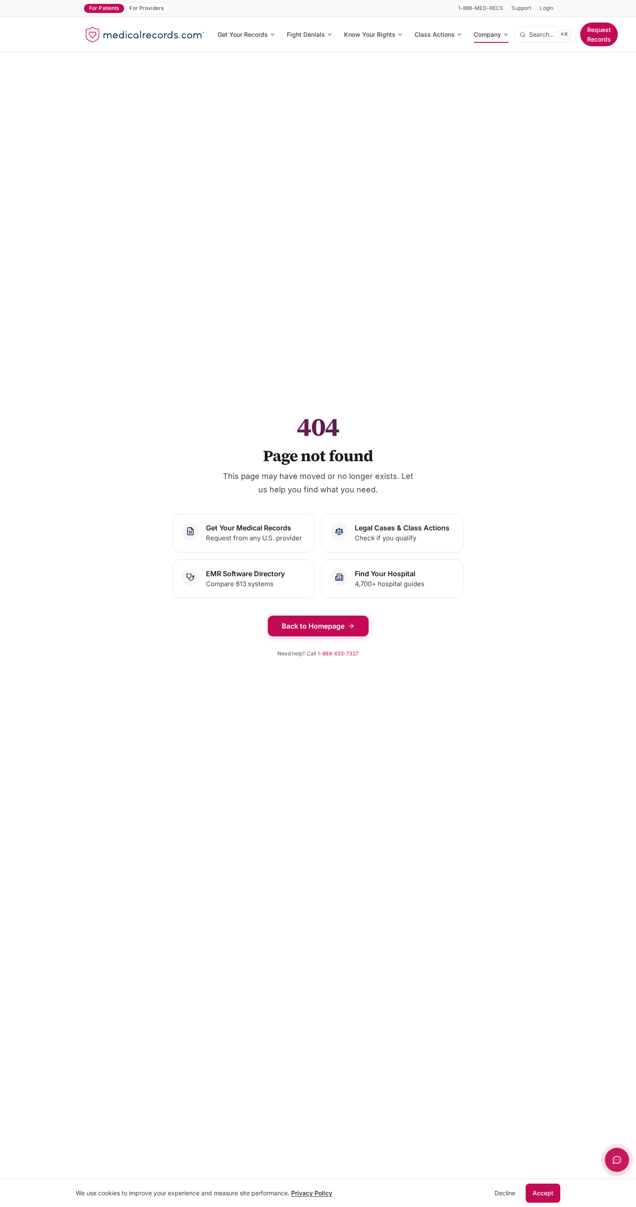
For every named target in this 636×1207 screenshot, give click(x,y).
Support (521, 8)
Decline (505, 1193)
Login (546, 8)
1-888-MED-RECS (481, 8)
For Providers (146, 8)
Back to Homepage (313, 626)
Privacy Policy (311, 1193)
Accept (543, 1193)
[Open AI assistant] (617, 1160)
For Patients (104, 8)
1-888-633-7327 (338, 653)
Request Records (599, 34)
